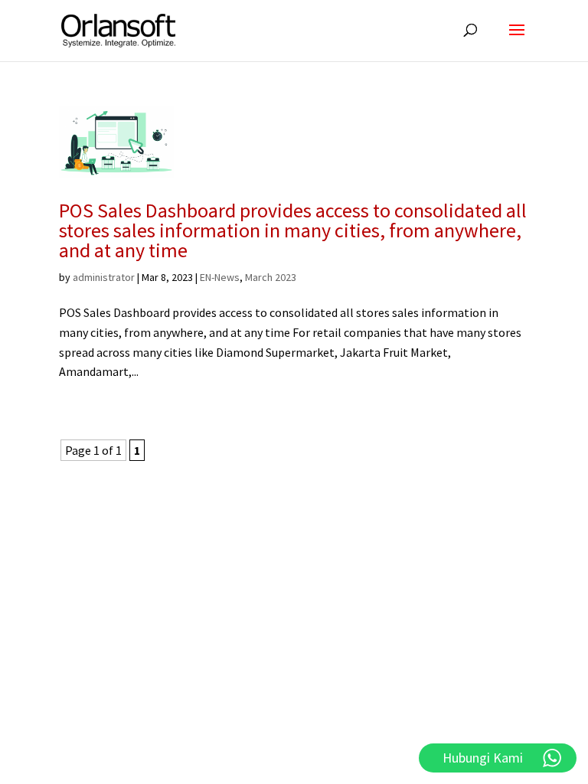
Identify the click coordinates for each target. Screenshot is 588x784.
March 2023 (270, 277)
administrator (104, 277)
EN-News (220, 277)
